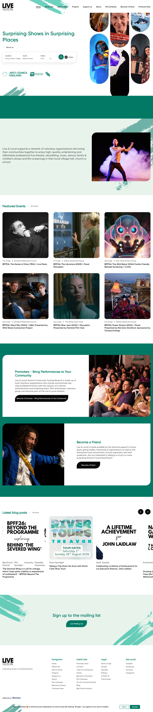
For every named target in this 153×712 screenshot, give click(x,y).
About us (10, 47)
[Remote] (17, 698)
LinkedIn (129, 664)
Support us (87, 7)
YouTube (129, 670)
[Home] (7, 6)
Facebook (130, 667)
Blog (78, 685)
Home (38, 7)
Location (8, 56)
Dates (43, 56)
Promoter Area (145, 7)
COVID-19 (105, 676)
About (98, 7)
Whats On (49, 7)
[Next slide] (148, 511)
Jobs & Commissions (84, 670)
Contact (79, 667)
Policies (104, 673)
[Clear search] (66, 57)
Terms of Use (106, 664)
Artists (79, 673)
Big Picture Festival (84, 688)
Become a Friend (127, 7)
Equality (104, 670)
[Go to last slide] (140, 511)
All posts (35, 513)
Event (25, 56)
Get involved (62, 7)
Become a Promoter (84, 676)
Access (104, 667)
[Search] (61, 57)
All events (34, 206)
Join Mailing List (76, 624)
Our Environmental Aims (86, 682)
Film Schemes (110, 7)
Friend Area (106, 679)
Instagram (130, 673)
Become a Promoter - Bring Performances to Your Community (42, 398)
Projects (75, 7)
